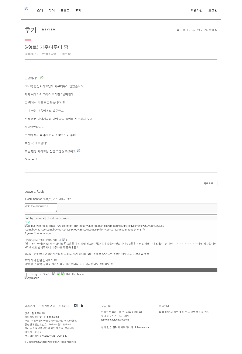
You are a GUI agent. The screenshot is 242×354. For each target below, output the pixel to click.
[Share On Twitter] (58, 274)
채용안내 (64, 305)
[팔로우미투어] (26, 8)
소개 (40, 10)
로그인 (212, 10)
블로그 (65, 10)
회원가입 (197, 10)
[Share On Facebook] (53, 274)
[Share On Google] (62, 274)
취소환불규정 (47, 305)
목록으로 (208, 183)
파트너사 (30, 305)
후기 (78, 10)
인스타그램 (76, 305)
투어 (52, 10)
